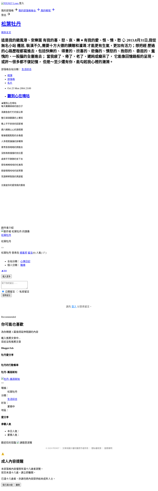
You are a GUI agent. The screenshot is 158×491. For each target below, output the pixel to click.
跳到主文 (6, 32)
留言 (30, 252)
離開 (18, 485)
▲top (4, 270)
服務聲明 (108, 448)
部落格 (11, 79)
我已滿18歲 (7, 485)
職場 (22, 265)
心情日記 (25, 261)
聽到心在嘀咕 (18, 96)
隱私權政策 (96, 448)
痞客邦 (23, 252)
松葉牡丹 (11, 24)
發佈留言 (6, 295)
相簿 (9, 75)
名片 (9, 83)
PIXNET (55, 448)
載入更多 (6, 276)
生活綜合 (26, 69)
